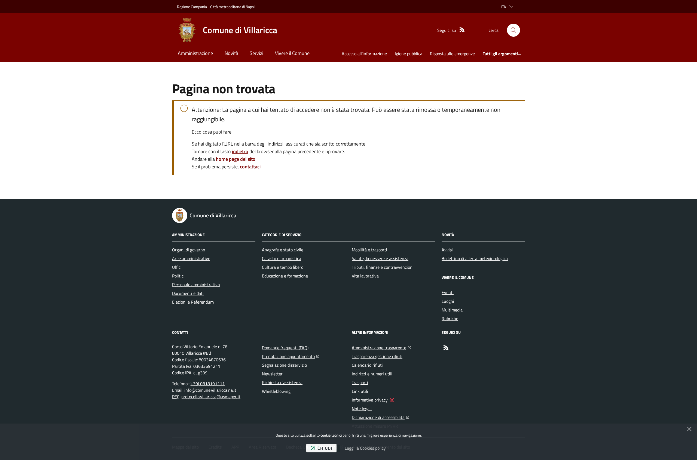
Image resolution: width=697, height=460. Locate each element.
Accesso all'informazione (364, 53)
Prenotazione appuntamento (290, 356)
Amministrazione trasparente (381, 347)
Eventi (448, 292)
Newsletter (272, 374)
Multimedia (452, 310)
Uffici (177, 267)
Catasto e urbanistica (281, 258)
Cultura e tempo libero (282, 267)
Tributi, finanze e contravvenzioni (383, 267)
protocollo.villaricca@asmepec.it (210, 396)
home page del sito (235, 159)
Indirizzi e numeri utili (372, 374)
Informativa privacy (370, 400)
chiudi (324, 448)
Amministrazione (195, 53)
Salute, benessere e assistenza (380, 258)
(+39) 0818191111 (207, 383)
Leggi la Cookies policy (365, 448)
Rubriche (450, 318)
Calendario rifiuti (367, 365)
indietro (240, 151)
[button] (513, 30)
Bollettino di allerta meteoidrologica (475, 258)
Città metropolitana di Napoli (232, 7)
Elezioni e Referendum (193, 302)
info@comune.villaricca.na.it (210, 390)
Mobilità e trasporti (369, 249)
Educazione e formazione (285, 276)
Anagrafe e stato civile (282, 249)
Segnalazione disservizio (284, 365)
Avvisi (447, 249)
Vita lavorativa (365, 276)
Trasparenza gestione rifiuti (377, 356)
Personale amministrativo (196, 284)
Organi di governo (188, 249)
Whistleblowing (276, 391)
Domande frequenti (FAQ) (285, 347)
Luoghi (448, 301)
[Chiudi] (689, 429)
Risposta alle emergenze (452, 53)
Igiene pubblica (408, 53)
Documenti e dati (188, 293)
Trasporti (360, 382)
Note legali (362, 408)
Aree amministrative (191, 258)
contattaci (250, 166)
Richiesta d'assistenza (282, 382)
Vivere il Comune (292, 53)
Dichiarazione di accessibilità (380, 417)
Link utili (360, 391)
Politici (178, 276)
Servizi (256, 53)
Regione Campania (192, 7)
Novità (231, 53)
